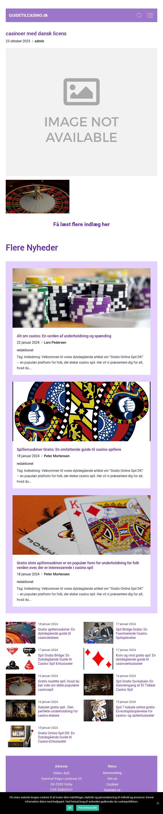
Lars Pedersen (55, 342)
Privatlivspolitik (87, 807)
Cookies (112, 784)
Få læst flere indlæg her (81, 224)
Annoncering (112, 773)
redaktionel (25, 350)
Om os (112, 779)
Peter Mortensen (57, 456)
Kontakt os (112, 790)
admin (39, 41)
